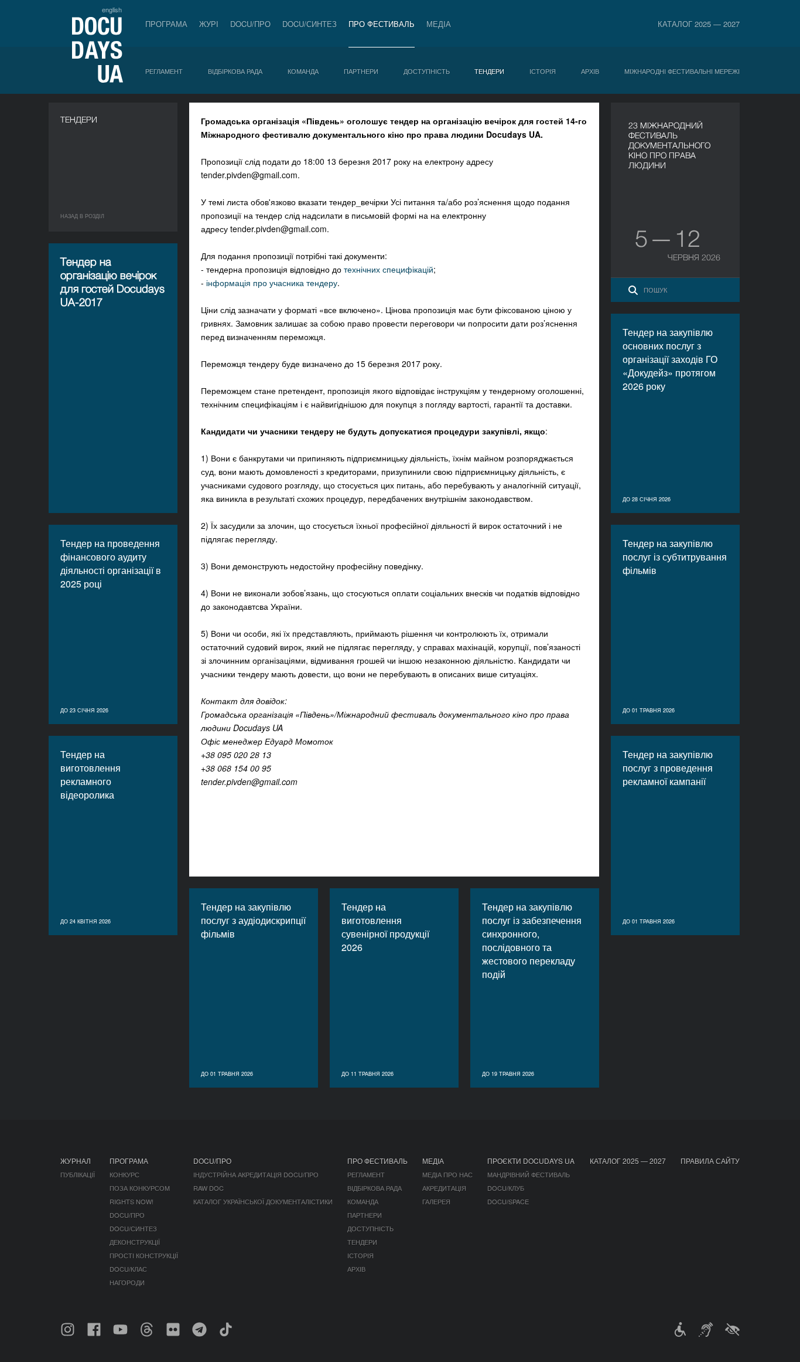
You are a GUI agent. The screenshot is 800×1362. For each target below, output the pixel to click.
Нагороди (127, 1282)
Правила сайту (710, 1161)
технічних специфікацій (388, 269)
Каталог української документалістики (263, 1201)
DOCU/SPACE (508, 1201)
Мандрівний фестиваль (528, 1174)
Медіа (438, 23)
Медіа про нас (447, 1174)
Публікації (77, 1174)
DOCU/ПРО (250, 23)
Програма (166, 23)
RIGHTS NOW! (131, 1201)
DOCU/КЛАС (128, 1268)
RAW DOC (208, 1188)
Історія (542, 71)
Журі (208, 23)
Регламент (164, 71)
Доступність (427, 71)
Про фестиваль (381, 23)
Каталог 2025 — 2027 (699, 23)
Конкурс (124, 1174)
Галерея (436, 1201)
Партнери (361, 71)
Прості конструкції (144, 1255)
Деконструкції (135, 1241)
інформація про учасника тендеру (271, 282)
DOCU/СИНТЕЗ (309, 23)
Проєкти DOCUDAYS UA (531, 1161)
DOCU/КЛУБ (505, 1188)
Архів (590, 71)
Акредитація (444, 1188)
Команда (303, 71)
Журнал (75, 1161)
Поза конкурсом (140, 1188)
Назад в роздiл (82, 216)
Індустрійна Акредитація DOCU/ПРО (256, 1174)
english (112, 9)
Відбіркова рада (235, 71)
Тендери (489, 71)
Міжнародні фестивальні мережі (682, 71)
